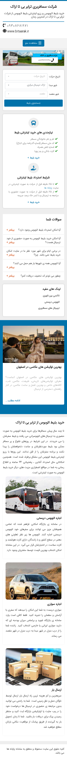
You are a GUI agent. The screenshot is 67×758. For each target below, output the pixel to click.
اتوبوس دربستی (52, 302)
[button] (26, 76)
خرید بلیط (35, 158)
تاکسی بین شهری (51, 296)
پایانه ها (48, 188)
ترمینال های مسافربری (49, 308)
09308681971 (17, 25)
